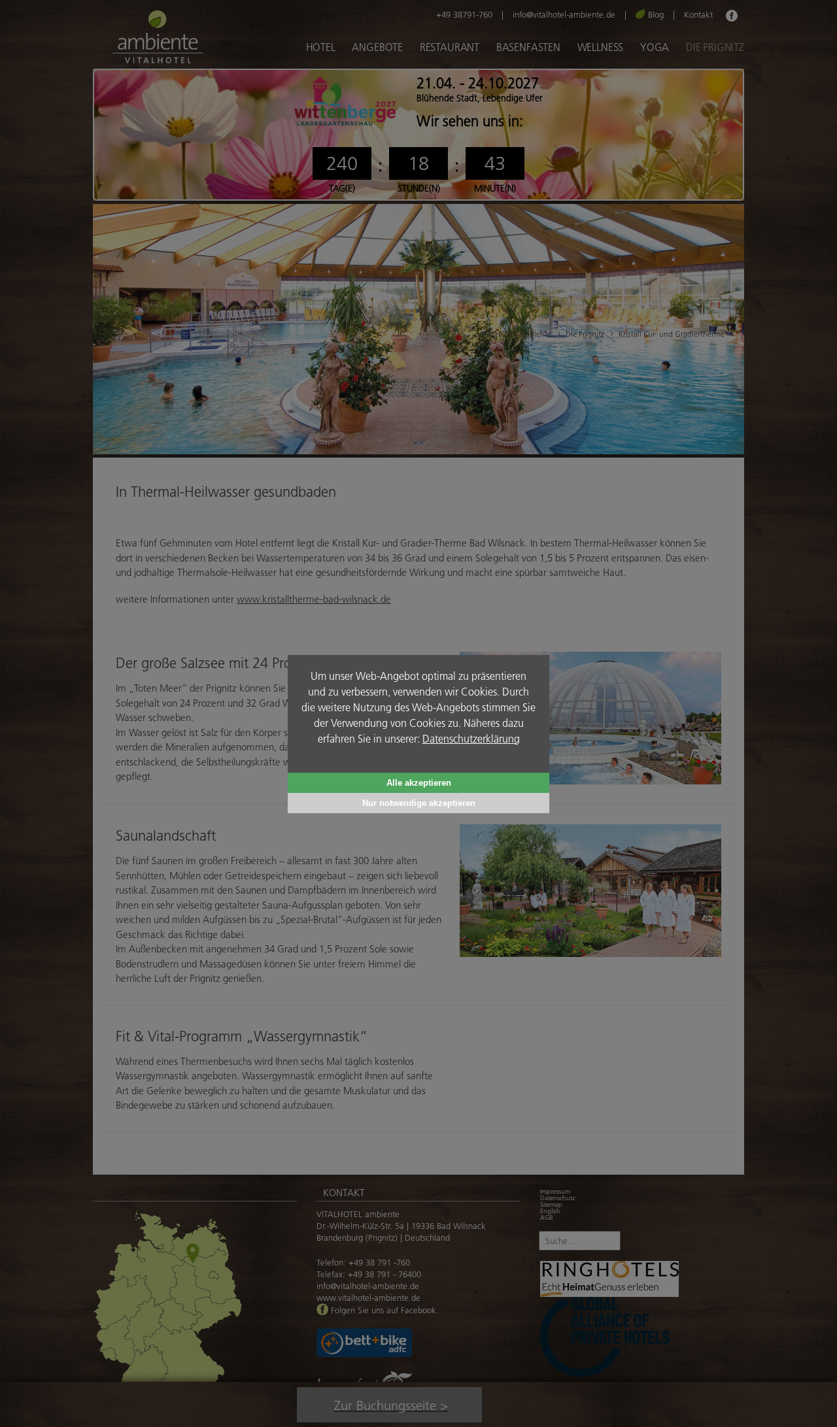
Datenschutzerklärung (471, 738)
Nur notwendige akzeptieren (418, 803)
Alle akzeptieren (418, 783)
